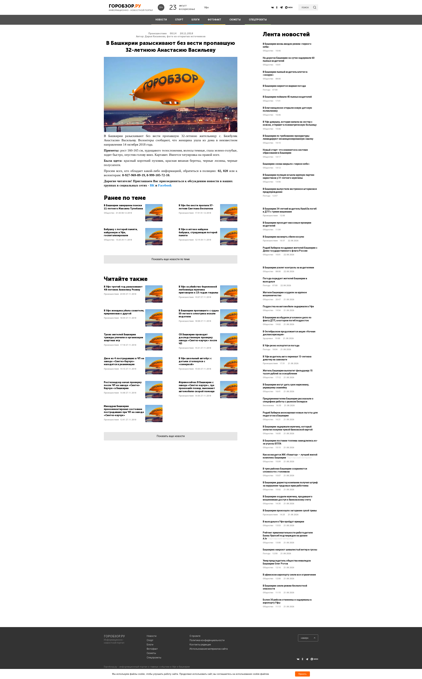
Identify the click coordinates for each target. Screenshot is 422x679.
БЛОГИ (195, 19)
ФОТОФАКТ (214, 19)
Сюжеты (151, 653)
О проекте (195, 636)
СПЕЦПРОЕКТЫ (258, 19)
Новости (151, 636)
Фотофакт (152, 649)
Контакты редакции (200, 644)
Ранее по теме (125, 197)
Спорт (150, 640)
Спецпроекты (154, 657)
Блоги (150, 644)
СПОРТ (179, 19)
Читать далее (133, 212)
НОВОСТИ (161, 19)
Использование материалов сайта (209, 649)
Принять (302, 674)
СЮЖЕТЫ (235, 19)
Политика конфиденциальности (207, 640)
